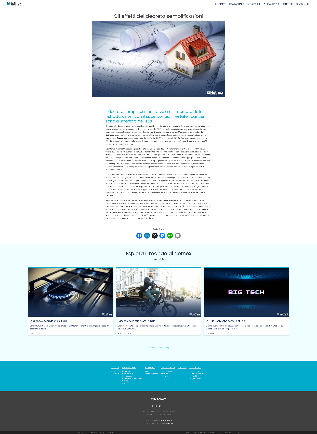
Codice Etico (193, 376)
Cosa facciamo (236, 4)
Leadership (115, 374)
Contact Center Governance (132, 378)
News (147, 371)
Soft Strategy (166, 420)
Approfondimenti (151, 374)
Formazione (165, 376)
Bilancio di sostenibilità (197, 374)
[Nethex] (14, 4)
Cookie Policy (222, 432)
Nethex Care (167, 423)
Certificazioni (194, 371)
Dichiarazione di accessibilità (206, 432)
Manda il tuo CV (166, 374)
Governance (303, 4)
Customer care (127, 374)
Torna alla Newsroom (157, 347)
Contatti (287, 4)
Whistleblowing (195, 378)
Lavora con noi (271, 4)
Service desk (127, 376)
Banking (125, 381)
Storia (113, 371)
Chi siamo (220, 4)
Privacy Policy (190, 432)
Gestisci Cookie (233, 432)
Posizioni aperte (166, 371)
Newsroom (253, 4)
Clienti (124, 383)
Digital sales (127, 371)
